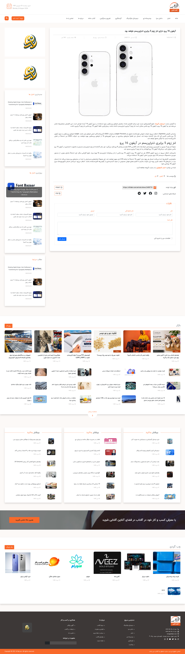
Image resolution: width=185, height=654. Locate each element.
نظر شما (170, 220)
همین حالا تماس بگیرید (24, 520)
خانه (176, 18)
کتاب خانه (91, 18)
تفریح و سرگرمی (105, 18)
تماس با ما (69, 18)
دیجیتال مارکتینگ (132, 18)
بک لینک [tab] (9, 547)
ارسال (47, 643)
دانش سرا (159, 18)
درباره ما (80, 18)
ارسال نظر (62, 239)
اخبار (168, 18)
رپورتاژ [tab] (8, 326)
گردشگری (118, 18)
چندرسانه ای (147, 18)
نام (172, 211)
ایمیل (92, 211)
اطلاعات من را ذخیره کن (162, 238)
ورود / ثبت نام (18, 18)
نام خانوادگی (129, 211)
